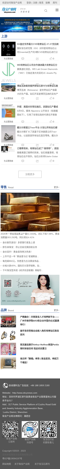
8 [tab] (38, 233)
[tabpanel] (30, 24)
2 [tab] (17, 233)
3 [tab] (21, 233)
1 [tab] (14, 233)
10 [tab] (45, 233)
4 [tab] (24, 233)
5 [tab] (28, 233)
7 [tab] (35, 233)
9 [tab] (42, 233)
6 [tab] (31, 233)
